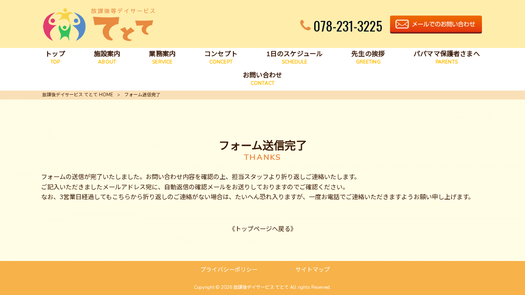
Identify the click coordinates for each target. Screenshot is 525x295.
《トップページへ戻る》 (263, 229)
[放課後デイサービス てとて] (99, 39)
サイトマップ (312, 270)
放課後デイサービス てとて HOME (77, 95)
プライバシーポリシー (229, 270)
